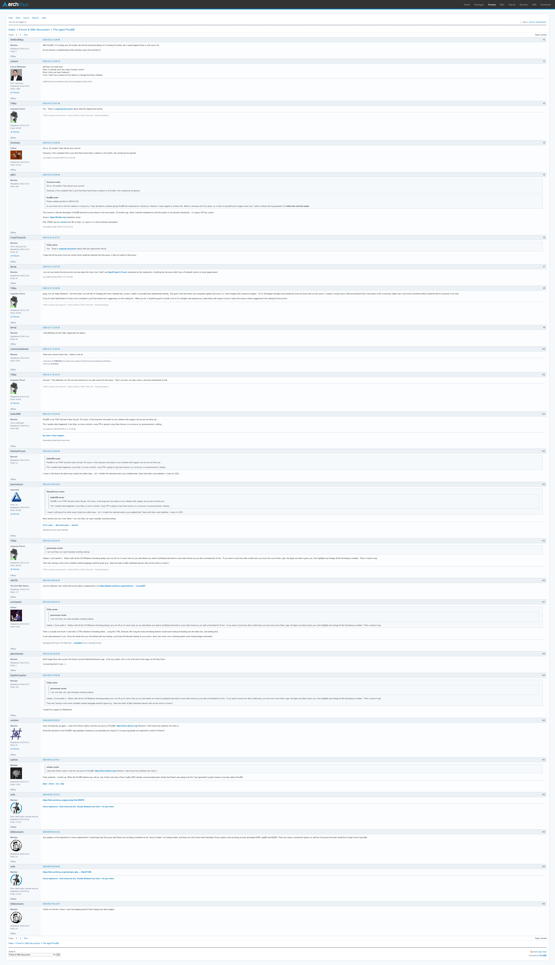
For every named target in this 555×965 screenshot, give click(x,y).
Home (467, 4)
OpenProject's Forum (117, 272)
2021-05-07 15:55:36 (51, 675)
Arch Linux (16, 4)
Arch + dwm (48, 525)
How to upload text (50, 807)
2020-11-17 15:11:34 (51, 375)
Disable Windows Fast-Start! (88, 807)
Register (35, 18)
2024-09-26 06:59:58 (51, 866)
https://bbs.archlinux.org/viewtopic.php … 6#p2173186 (67, 872)
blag (62, 784)
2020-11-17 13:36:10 (51, 327)
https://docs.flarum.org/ (127, 726)
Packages (479, 4)
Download (546, 4)
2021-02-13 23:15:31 (51, 541)
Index (10, 18)
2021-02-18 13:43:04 (51, 654)
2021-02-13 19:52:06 (51, 451)
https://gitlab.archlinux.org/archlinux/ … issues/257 (122, 586)
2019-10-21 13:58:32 (51, 143)
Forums (492, 4)
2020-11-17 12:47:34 (51, 267)
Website (16, 93)
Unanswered (541, 22)
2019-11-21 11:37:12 (51, 237)
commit (63, 222)
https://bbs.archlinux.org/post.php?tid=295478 (63, 800)
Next (26, 35)
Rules (18, 18)
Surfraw (75, 525)
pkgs (45, 784)
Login (44, 18)
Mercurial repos (62, 525)
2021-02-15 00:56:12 (51, 602)
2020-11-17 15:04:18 (51, 349)
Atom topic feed (539, 952)
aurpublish (78, 643)
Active (531, 22)
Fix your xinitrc (108, 807)
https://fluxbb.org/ (58, 217)
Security (524, 4)
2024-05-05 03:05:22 (51, 720)
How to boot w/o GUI (67, 807)
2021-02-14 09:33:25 (51, 580)
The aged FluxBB (64, 29)
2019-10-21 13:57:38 (51, 103)
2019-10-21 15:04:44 (51, 175)
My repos (46, 436)
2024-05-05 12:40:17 (51, 760)
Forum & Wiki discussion (34, 29)
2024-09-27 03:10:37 (51, 904)
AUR (534, 4)
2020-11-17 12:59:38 (51, 288)
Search (26, 18)
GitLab (512, 4)
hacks (51, 784)
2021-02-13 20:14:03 (51, 484)
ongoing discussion (64, 109)
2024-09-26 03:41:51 (51, 832)
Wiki (502, 4)
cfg (57, 784)
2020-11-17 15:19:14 (51, 414)
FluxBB (542, 955)
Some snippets (58, 436)
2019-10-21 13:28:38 (51, 40)
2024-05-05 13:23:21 (51, 795)
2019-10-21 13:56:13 (51, 61)
